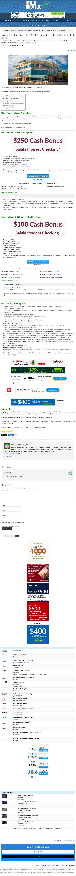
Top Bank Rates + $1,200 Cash (20, 662)
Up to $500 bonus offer (16, 186)
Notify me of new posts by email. (10, 526)
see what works (26, 166)
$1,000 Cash (15, 734)
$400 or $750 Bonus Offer (19, 710)
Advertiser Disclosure (30, 42)
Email (4, 510)
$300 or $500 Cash (17, 714)
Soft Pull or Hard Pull (16, 160)
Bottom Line (5, 108)
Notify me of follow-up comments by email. (13, 522)
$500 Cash (15, 679)
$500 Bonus (15, 684)
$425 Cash (15, 719)
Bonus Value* (17, 828)
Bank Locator (14, 243)
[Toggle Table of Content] (22, 96)
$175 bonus (56, 271)
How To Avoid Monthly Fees (9, 107)
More (16, 434)
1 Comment (72, 50)
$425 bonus (57, 274)
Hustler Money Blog (38, 5)
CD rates (68, 116)
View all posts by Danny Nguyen (12, 453)
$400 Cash (15, 690)
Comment (5, 490)
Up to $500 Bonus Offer (18, 700)
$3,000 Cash (15, 667)
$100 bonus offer (14, 277)
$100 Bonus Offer (17, 705)
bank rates (3, 118)
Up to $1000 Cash (17, 696)
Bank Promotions (9, 438)
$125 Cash (15, 724)
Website (4, 515)
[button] (7, 196)
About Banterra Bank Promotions (10, 98)
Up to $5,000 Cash (17, 656)
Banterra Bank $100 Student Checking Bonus (13, 103)
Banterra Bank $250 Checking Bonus (11, 100)
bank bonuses (61, 116)
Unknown (17, 164)
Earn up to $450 (16, 672)
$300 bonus (61, 186)
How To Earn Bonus (9, 101)
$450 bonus (58, 277)
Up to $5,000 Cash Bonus (22, 189)
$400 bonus (17, 271)
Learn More (21, 799)
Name (4, 505)
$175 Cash (15, 729)
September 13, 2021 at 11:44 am (11, 474)
